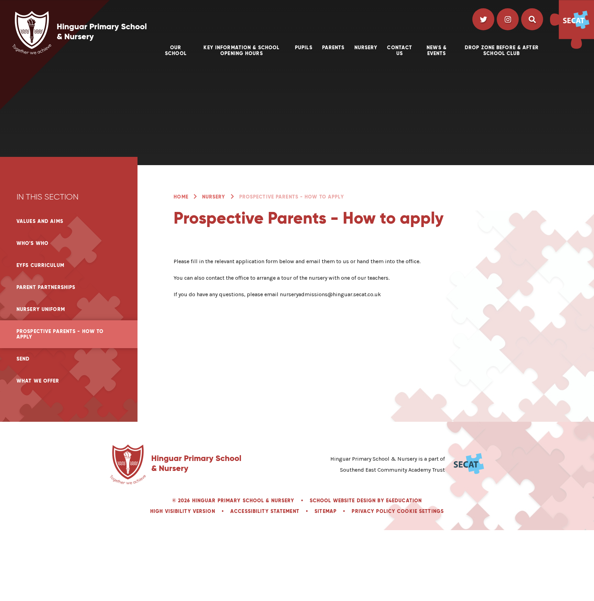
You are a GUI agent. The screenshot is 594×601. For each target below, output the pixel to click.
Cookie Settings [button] (420, 511)
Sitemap (326, 511)
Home (181, 197)
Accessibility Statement (264, 511)
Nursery (214, 197)
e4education (404, 500)
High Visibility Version (182, 511)
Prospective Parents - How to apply (291, 197)
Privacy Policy (373, 511)
